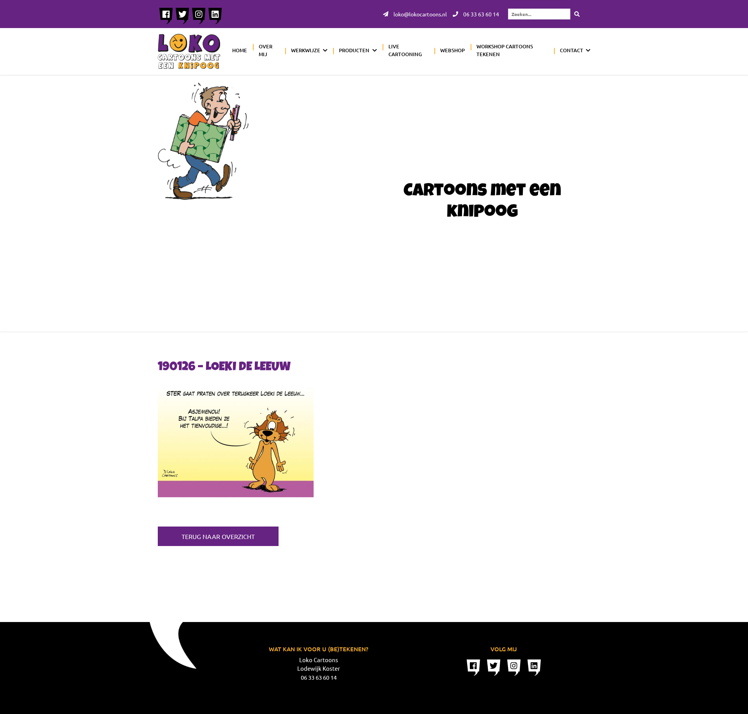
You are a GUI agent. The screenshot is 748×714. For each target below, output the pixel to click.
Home (239, 50)
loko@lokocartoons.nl (419, 14)
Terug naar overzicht (218, 536)
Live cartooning (405, 50)
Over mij (265, 50)
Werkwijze (305, 50)
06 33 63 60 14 (480, 14)
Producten (354, 50)
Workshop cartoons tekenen (504, 50)
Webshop (452, 50)
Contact (571, 50)
